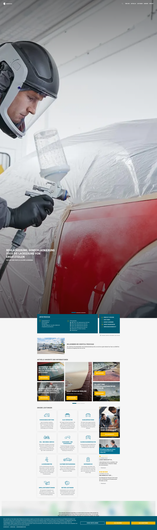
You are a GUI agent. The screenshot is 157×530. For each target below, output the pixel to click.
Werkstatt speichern (109, 317)
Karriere (146, 3)
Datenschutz (6, 526)
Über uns (127, 3)
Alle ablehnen (118, 523)
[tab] (73, 312)
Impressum (12, 526)
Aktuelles (133, 3)
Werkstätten (112, 335)
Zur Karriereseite (109, 434)
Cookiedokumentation (21, 526)
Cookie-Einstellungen (92, 523)
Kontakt (151, 3)
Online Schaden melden (109, 324)
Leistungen (140, 3)
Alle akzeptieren (143, 523)
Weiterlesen (103, 467)
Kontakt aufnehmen (108, 322)
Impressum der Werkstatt (110, 326)
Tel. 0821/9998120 (46, 325)
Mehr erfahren (44, 377)
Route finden (107, 319)
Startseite (103, 335)
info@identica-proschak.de (47, 326)
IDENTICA (107, 335)
